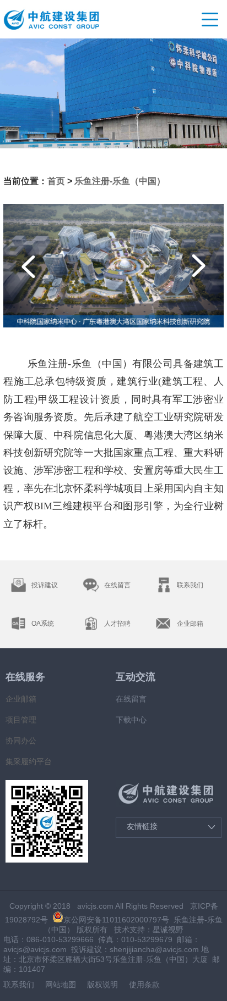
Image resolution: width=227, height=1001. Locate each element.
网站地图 (60, 984)
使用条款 (144, 984)
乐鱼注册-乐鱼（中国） (119, 181)
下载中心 (131, 719)
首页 (56, 181)
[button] (29, 265)
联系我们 (18, 984)
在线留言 (131, 698)
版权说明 (102, 984)
